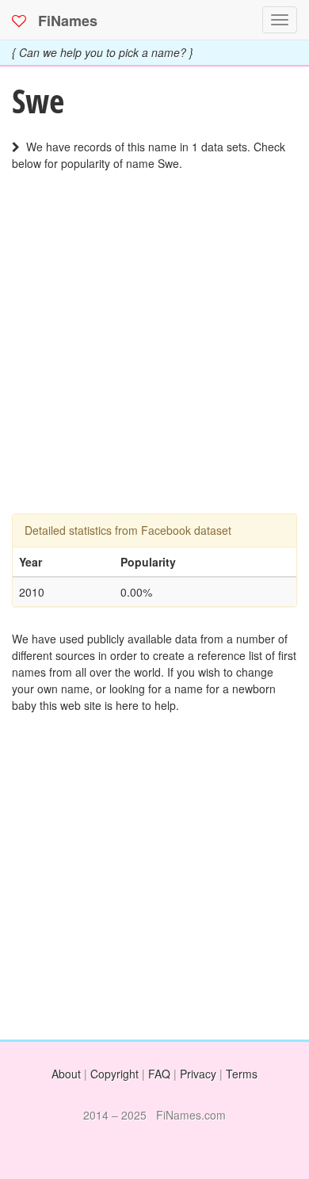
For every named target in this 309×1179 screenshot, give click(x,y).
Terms (242, 1074)
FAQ (159, 1074)
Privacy (198, 1074)
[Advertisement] (154, 358)
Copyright (114, 1074)
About (66, 1074)
